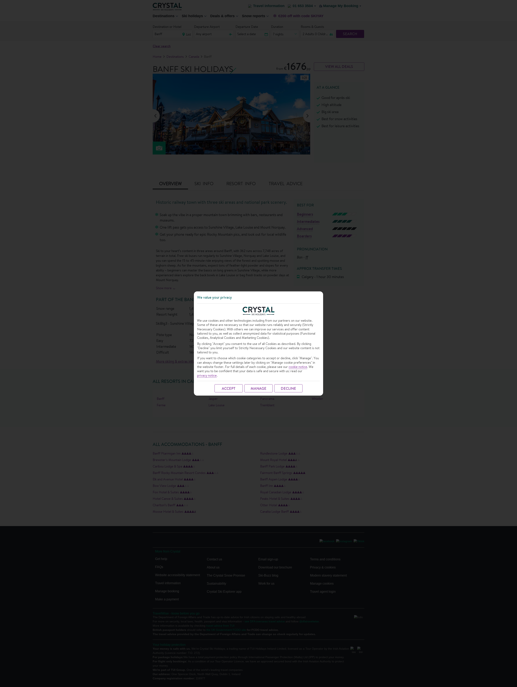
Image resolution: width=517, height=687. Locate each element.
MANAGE (258, 388)
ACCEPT (228, 388)
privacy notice (207, 375)
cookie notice (298, 367)
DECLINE (288, 388)
